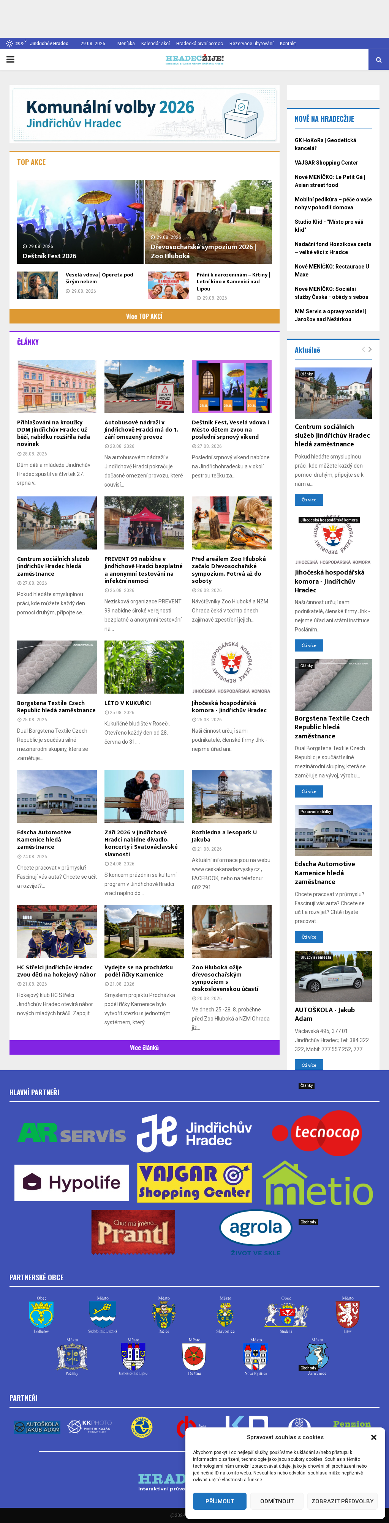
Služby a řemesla (315, 957)
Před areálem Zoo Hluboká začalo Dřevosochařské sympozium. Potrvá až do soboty (229, 570)
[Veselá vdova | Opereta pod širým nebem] (37, 285)
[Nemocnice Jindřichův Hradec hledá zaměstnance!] (333, 1104)
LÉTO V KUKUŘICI (127, 703)
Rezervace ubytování (251, 43)
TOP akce (31, 162)
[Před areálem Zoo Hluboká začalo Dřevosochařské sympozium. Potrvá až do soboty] (232, 523)
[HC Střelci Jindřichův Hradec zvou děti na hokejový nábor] (57, 931)
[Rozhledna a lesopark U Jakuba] (232, 796)
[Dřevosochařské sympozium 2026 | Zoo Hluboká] (208, 222)
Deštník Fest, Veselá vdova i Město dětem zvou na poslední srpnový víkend (230, 430)
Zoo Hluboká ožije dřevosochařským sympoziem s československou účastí (225, 978)
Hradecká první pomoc (199, 43)
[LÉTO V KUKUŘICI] (144, 667)
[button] (374, 1437)
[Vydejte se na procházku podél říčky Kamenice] (144, 931)
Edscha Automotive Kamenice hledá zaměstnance (44, 839)
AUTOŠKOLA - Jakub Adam (325, 1015)
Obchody (308, 1222)
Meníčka (126, 43)
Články (28, 342)
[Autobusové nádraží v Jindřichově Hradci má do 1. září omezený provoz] (144, 386)
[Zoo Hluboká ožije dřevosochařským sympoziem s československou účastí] (232, 931)
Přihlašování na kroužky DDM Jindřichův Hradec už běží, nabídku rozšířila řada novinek (53, 434)
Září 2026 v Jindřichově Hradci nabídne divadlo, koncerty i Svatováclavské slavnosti (141, 843)
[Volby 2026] (144, 114)
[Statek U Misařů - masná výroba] (333, 1387)
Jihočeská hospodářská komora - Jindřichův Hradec (229, 707)
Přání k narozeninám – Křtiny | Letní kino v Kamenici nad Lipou (233, 281)
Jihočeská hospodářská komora (329, 520)
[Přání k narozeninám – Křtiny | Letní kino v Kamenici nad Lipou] (168, 285)
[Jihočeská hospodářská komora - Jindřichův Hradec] (232, 667)
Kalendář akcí (155, 43)
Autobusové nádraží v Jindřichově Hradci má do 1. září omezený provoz (141, 430)
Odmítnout (277, 1501)
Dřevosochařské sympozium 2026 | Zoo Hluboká (203, 252)
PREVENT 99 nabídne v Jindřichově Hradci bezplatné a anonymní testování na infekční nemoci (143, 570)
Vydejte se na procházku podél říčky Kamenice (138, 971)
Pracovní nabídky (315, 812)
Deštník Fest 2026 (49, 256)
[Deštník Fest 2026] (80, 222)
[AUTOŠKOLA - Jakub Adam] (333, 976)
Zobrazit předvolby (342, 1501)
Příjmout (220, 1501)
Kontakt (288, 43)
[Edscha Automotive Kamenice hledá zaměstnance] (57, 796)
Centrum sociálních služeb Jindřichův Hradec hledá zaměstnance (53, 566)
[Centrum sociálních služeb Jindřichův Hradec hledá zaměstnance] (57, 523)
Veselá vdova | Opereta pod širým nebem (99, 278)
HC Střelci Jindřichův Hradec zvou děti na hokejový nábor (56, 971)
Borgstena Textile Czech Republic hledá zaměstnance (56, 707)
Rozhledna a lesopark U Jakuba (224, 836)
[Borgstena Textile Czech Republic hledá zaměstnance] (57, 667)
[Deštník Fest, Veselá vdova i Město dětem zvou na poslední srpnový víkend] (232, 386)
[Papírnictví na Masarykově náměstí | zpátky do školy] (333, 1241)
